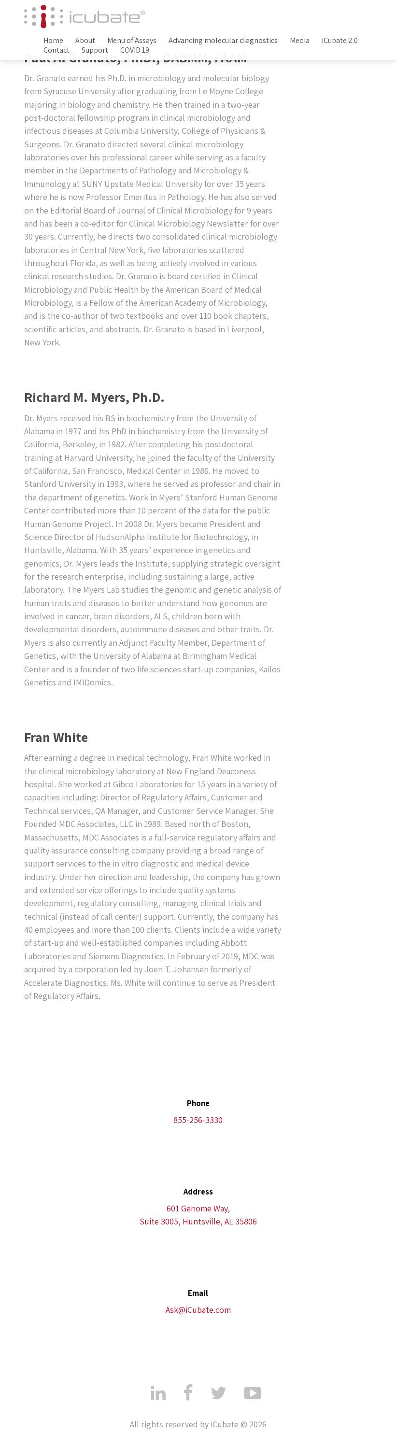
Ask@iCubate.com (198, 1309)
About (85, 40)
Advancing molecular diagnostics (223, 40)
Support (95, 50)
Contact (56, 50)
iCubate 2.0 (340, 40)
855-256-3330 (198, 1119)
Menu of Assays (131, 40)
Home (53, 40)
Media (300, 40)
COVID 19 (134, 50)
